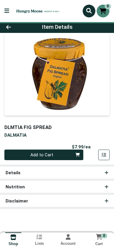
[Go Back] (17, 27)
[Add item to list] (104, 155)
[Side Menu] (6, 11)
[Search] (89, 11)
